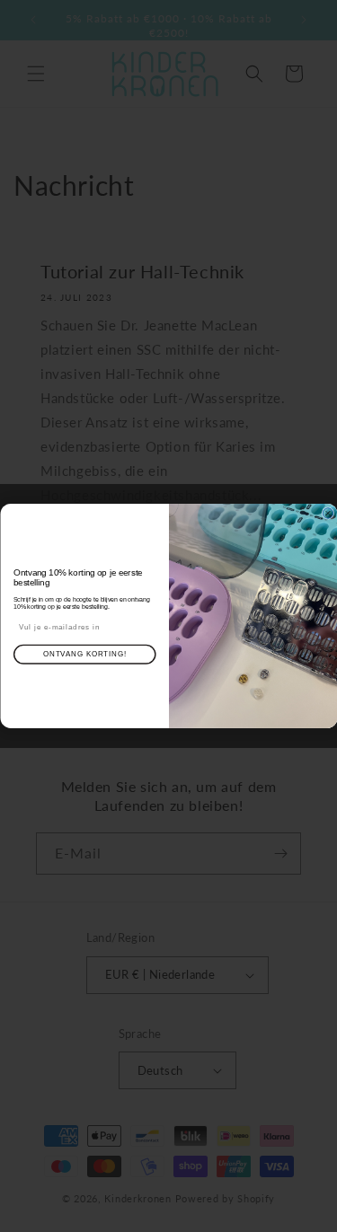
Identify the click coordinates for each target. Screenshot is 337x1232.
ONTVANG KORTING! (84, 653)
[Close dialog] (328, 513)
